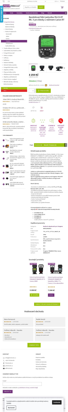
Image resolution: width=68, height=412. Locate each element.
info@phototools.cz (10, 358)
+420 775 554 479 (9, 360)
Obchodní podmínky (41, 366)
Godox (7, 39)
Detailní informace (33, 102)
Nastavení (11, 408)
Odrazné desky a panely (10, 65)
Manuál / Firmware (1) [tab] (50, 145)
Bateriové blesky (9, 27)
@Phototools (8, 368)
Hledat (41, 7)
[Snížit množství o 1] (35, 92)
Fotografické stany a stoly (11, 67)
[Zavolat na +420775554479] (5, 1)
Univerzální (9, 34)
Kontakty (38, 360)
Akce (5, 91)
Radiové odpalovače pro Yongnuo (53, 226)
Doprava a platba (32, 1)
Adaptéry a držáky (8, 70)
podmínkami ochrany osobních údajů (28, 388)
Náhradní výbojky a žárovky (11, 82)
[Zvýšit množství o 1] (35, 90)
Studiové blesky (9, 24)
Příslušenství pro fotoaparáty (11, 74)
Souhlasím (56, 402)
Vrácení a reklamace (41, 364)
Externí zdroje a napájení (10, 79)
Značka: (35, 30)
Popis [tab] (31, 145)
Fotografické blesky (9, 22)
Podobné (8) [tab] (38, 145)
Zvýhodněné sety (10, 46)
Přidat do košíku (44, 91)
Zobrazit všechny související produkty (47, 304)
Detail (51, 295)
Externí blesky (9, 29)
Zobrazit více (34, 345)
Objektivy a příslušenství (10, 77)
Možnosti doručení (54, 85)
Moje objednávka (40, 369)
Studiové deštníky (8, 62)
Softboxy (6, 58)
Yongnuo (8, 41)
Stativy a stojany (8, 55)
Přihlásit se (7, 391)
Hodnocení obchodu (34, 311)
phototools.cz (9, 366)
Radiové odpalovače (10, 32)
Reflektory (6, 60)
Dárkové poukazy (8, 84)
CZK (56, 1)
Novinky (6, 88)
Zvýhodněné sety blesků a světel (12, 51)
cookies (8, 403)
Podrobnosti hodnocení (35, 28)
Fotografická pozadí (9, 53)
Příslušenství (9, 43)
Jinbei (7, 36)
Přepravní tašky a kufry (10, 72)
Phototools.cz (9, 363)
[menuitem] (4, 13)
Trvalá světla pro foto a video (11, 48)
